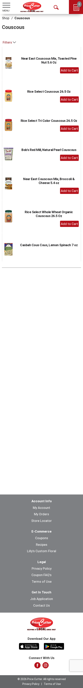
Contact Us (41, 605)
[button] (69, 70)
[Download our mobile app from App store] (29, 646)
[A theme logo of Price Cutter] (32, 7)
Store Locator (41, 521)
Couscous (22, 18)
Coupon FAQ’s (41, 575)
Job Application (41, 599)
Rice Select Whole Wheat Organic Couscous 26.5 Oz (49, 214)
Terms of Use (42, 581)
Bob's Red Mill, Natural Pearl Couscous (48, 150)
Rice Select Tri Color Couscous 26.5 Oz (49, 121)
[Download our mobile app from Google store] (54, 646)
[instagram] (45, 666)
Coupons (41, 538)
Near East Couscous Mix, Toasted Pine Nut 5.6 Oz (49, 60)
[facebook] (37, 666)
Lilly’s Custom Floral (41, 551)
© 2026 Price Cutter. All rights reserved (42, 679)
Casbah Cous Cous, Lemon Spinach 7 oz (49, 245)
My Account (41, 508)
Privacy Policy (42, 568)
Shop (5, 18)
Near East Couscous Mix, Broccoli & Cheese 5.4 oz (49, 181)
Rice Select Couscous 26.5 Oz (49, 91)
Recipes (41, 545)
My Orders (41, 514)
